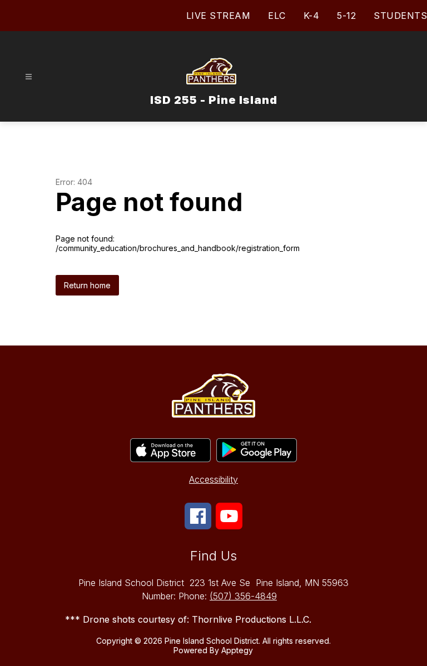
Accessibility (213, 479)
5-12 (346, 15)
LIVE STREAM (218, 15)
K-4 (312, 15)
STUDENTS (400, 15)
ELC (277, 15)
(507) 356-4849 (243, 596)
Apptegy (237, 650)
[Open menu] (28, 77)
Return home (87, 285)
